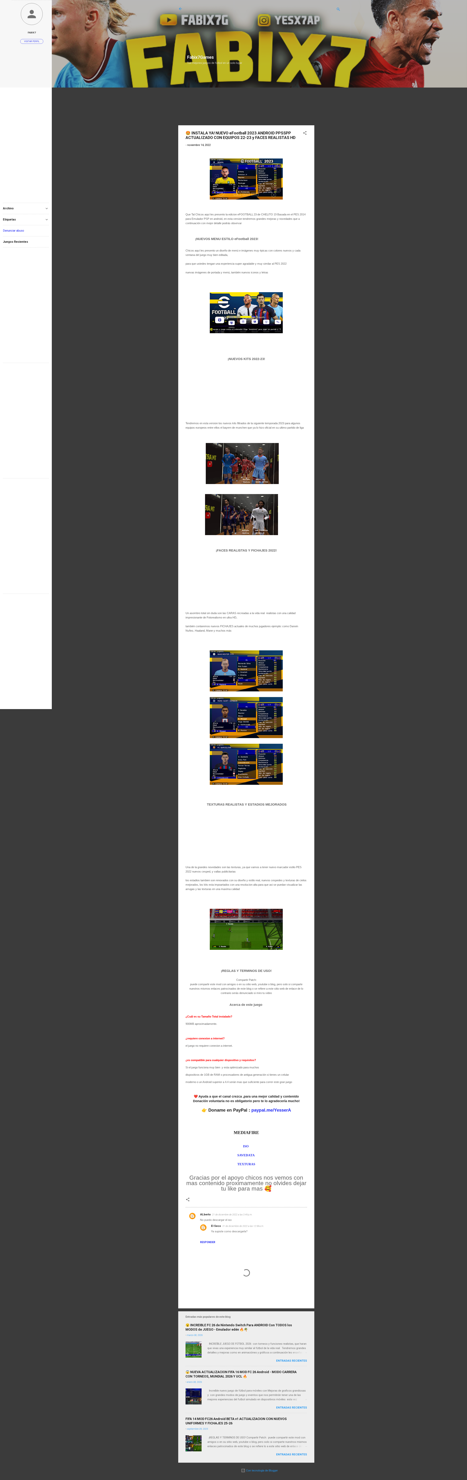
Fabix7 (32, 32)
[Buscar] (338, 10)
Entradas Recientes (291, 1360)
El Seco (216, 1226)
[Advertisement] (216, 29)
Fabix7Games (200, 57)
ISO (246, 1146)
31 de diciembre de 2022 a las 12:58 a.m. (243, 1226)
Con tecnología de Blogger (261, 1470)
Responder (207, 1242)
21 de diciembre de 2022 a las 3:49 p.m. (232, 1214)
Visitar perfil (31, 41)
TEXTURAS (246, 1164)
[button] (305, 133)
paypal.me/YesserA (271, 1110)
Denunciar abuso (13, 230)
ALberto (205, 1214)
